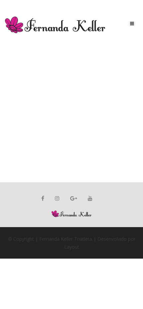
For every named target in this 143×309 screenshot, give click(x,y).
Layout (71, 247)
